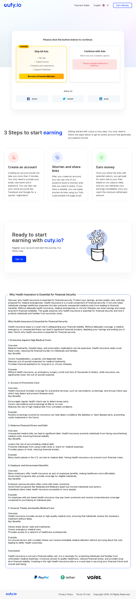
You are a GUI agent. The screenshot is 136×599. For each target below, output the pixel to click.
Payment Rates (82, 5)
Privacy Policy (66, 594)
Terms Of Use (83, 594)
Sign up (19, 259)
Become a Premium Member (41, 76)
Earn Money (122, 5)
